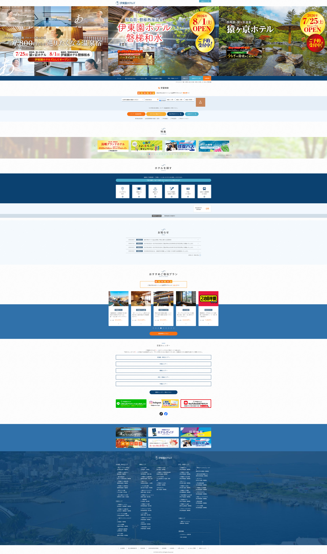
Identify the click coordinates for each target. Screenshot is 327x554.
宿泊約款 (143, 548)
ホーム (119, 78)
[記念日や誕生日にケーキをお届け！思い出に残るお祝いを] (163, 443)
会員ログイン (204, 1)
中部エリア (163, 364)
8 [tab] (159, 154)
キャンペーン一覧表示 (224, 155)
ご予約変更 (173, 118)
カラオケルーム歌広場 (185, 534)
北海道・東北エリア (163, 357)
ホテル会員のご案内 (156, 78)
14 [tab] (175, 154)
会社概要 (122, 548)
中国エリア (163, 384)
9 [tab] (162, 154)
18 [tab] (185, 154)
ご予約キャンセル (183, 118)
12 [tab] (169, 154)
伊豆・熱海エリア (163, 377)
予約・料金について (173, 78)
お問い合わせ (188, 82)
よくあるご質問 (205, 82)
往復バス (185, 78)
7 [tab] (157, 154)
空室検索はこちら (163, 333)
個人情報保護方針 (132, 548)
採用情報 (164, 548)
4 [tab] (166, 66)
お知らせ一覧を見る (193, 255)
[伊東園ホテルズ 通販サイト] (131, 443)
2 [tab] (160, 66)
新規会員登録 (138, 118)
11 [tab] (167, 154)
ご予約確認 (165, 118)
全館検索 (207, 78)
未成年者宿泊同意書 (153, 548)
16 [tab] (180, 154)
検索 (200, 103)
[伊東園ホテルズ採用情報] (196, 432)
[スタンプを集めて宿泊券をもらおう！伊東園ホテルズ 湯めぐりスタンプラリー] (131, 432)
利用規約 (172, 548)
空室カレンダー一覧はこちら (163, 392)
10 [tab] (164, 154)
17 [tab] (182, 154)
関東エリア (163, 370)
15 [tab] (177, 154)
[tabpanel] (163, 41)
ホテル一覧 (144, 78)
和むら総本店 (183, 537)
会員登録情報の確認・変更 (152, 118)
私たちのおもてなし (130, 78)
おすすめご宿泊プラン (156, 114)
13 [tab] (172, 154)
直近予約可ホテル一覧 (175, 114)
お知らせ (196, 82)
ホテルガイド (179, 82)
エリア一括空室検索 (135, 114)
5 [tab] (168, 66)
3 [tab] (163, 66)
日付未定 (163, 100)
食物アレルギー (203, 548)
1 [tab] (158, 66)
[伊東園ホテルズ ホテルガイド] (163, 432)
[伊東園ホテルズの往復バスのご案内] (196, 443)
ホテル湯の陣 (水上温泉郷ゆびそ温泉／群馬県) (163, 478)
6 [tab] (154, 154)
